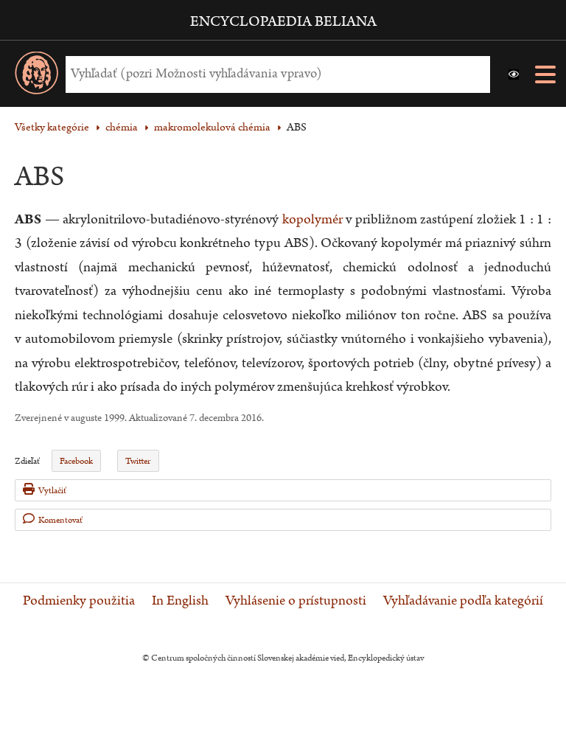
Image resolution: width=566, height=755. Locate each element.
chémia (121, 127)
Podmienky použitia (79, 600)
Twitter (137, 461)
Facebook (76, 461)
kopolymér (312, 219)
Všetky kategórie (52, 127)
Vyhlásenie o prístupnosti (296, 600)
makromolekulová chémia (212, 127)
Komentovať (60, 520)
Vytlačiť (52, 490)
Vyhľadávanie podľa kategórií (463, 600)
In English (180, 600)
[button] (514, 74)
